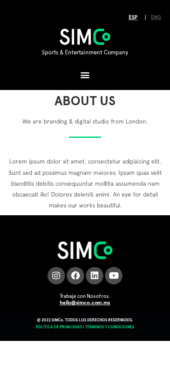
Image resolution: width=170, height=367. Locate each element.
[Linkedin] (94, 275)
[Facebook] (75, 275)
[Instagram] (56, 275)
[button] (85, 75)
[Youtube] (113, 275)
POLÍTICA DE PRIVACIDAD (59, 326)
